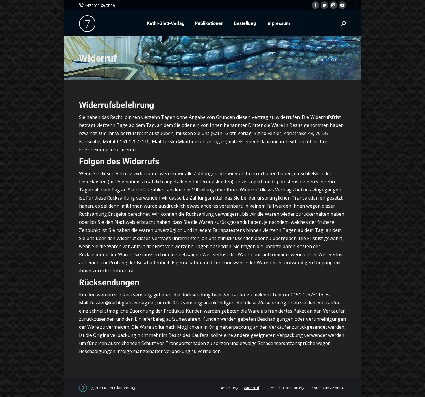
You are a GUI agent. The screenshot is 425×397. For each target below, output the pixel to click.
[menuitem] (166, 23)
